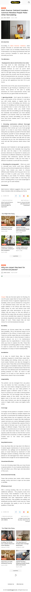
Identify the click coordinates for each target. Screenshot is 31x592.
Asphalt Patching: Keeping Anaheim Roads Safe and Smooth (22, 229)
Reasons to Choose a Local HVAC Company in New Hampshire (7, 248)
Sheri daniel (7, 17)
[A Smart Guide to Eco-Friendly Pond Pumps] (23, 240)
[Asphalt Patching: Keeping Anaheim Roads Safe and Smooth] (23, 221)
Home (3, 8)
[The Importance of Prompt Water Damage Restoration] (23, 535)
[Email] (27, 196)
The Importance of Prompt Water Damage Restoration (22, 543)
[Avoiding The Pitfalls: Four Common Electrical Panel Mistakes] (8, 535)
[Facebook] (15, 196)
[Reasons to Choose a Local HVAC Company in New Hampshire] (8, 240)
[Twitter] (19, 196)
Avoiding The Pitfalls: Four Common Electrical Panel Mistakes (7, 543)
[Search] (29, 2)
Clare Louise (7, 272)
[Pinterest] (23, 196)
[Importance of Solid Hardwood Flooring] (8, 221)
